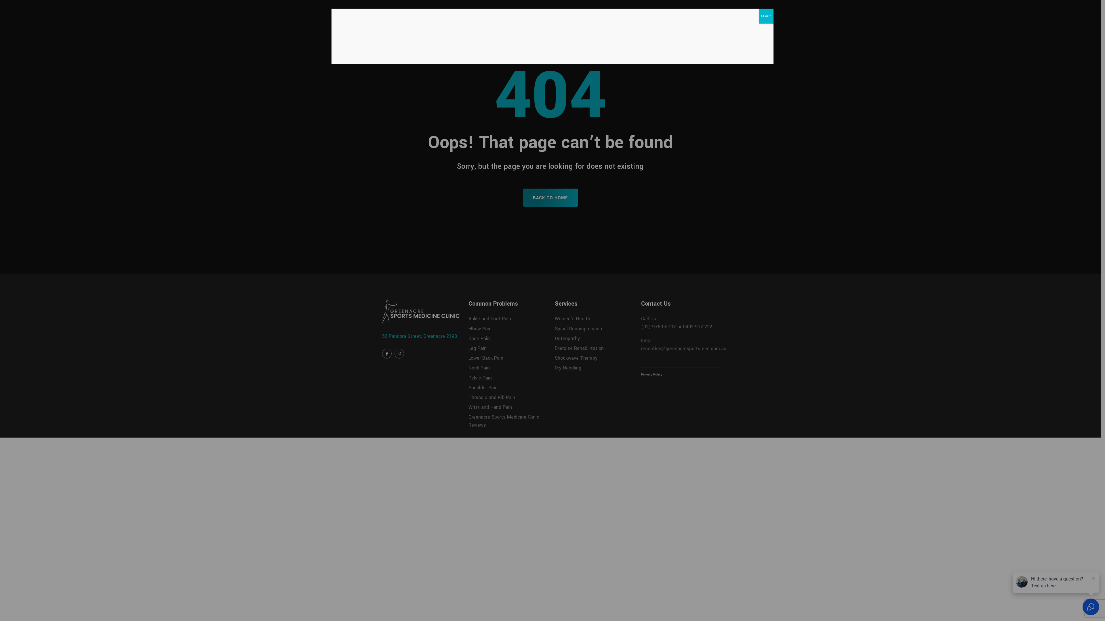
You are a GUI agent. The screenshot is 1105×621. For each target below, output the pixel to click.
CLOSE (766, 16)
